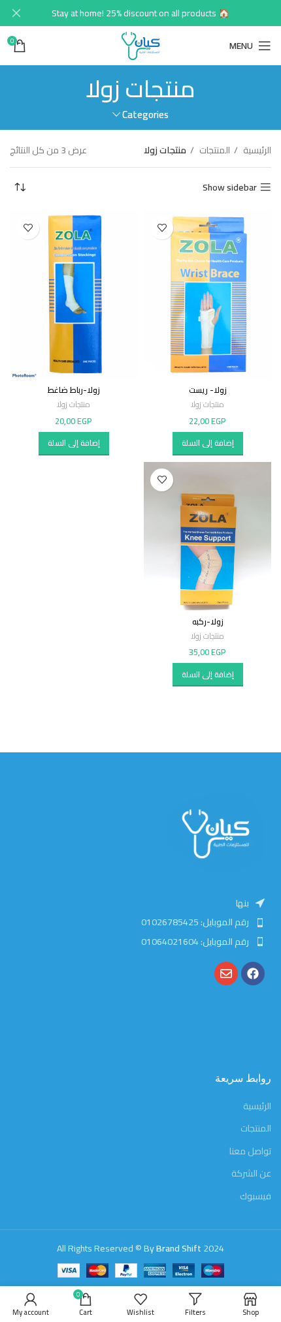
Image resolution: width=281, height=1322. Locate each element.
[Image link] (216, 833)
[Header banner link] (160, 13)
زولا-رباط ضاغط (74, 389)
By (172, 1248)
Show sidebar (230, 187)
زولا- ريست (208, 389)
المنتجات (213, 150)
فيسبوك (255, 1196)
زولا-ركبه (207, 621)
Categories (145, 114)
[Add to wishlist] (161, 228)
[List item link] (140, 922)
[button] (208, 443)
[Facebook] (253, 973)
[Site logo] (141, 45)
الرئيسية (256, 150)
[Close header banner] (16, 13)
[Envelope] (226, 973)
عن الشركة (251, 1173)
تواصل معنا (250, 1151)
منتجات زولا (207, 404)
